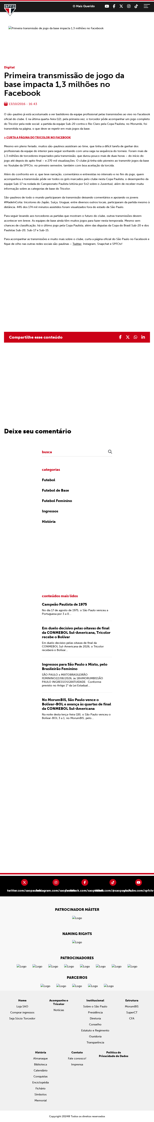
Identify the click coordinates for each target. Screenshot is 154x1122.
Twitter (77, 244)
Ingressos (50, 511)
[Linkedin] (143, 337)
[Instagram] (129, 6)
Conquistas (40, 1076)
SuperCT (131, 1012)
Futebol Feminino (57, 501)
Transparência (95, 1042)
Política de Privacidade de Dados (113, 1054)
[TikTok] (136, 6)
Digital (9, 67)
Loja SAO (22, 1006)
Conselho (95, 1024)
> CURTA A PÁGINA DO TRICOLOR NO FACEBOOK (37, 137)
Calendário (41, 1070)
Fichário (40, 1088)
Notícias (59, 1010)
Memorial (40, 1100)
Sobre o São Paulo (95, 1006)
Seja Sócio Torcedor (22, 1018)
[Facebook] (114, 6)
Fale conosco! (77, 1058)
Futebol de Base (55, 490)
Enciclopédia (40, 1082)
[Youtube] (107, 6)
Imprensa (77, 1064)
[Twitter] (121, 6)
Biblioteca (40, 1064)
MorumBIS (132, 1006)
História (49, 521)
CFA (131, 1018)
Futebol (48, 480)
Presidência (95, 1012)
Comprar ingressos (22, 1012)
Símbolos (40, 1094)
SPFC (10, 10)
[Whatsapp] (135, 337)
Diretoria (95, 1018)
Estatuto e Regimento (95, 1030)
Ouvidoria (95, 1036)
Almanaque (40, 1058)
